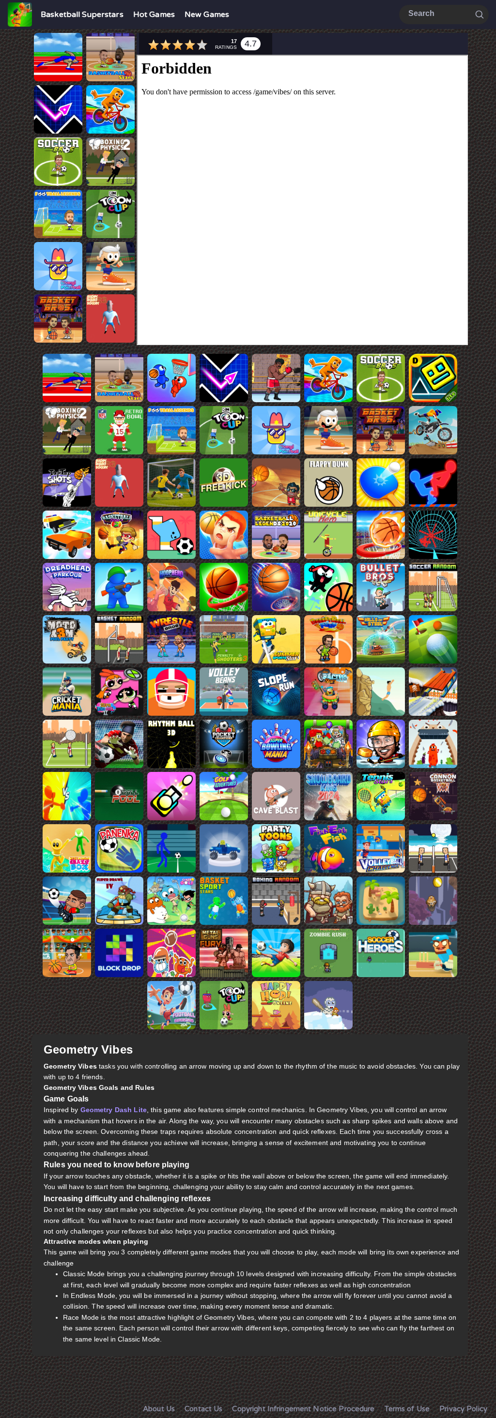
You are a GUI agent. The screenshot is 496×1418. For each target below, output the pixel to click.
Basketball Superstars (82, 14)
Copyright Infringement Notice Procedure (303, 1408)
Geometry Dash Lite (113, 1110)
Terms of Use (407, 1408)
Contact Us (203, 1408)
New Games (207, 14)
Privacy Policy (463, 1408)
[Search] (479, 14)
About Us (159, 1408)
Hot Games (154, 14)
